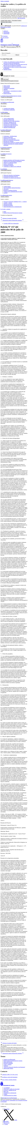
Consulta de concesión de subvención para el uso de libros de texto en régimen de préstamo (15, 65)
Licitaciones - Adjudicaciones (10, 136)
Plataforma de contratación (9, 138)
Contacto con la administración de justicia (12, 191)
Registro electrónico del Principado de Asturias (14, 160)
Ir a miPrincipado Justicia (6, 195)
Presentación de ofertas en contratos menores (13, 142)
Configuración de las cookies (10, 1095)
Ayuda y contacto (7, 1064)
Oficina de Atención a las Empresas (11, 175)
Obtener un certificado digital (10, 162)
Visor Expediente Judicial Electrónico (11, 187)
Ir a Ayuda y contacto (5, 209)
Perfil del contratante (8, 1063)
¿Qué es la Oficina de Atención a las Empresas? (14, 1067)
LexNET (5, 192)
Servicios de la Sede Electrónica (10, 124)
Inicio (4, 211)
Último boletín (6, 85)
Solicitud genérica (7, 69)
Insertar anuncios (7, 93)
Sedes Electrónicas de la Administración (12, 206)
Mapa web (5, 1091)
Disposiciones (6, 87)
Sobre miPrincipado (7, 1062)
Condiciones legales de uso (9, 126)
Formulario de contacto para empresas (12, 177)
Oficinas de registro (7, 204)
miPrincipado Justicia (8, 1068)
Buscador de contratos (8, 141)
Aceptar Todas (6, 20)
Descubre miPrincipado (8, 119)
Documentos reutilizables (9, 109)
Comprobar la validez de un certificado (12, 166)
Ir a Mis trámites (4, 112)
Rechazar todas (6, 22)
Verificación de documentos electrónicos (12, 161)
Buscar (17, 54)
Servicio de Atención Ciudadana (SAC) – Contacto (15, 201)
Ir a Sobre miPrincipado (6, 129)
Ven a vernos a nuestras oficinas (9, 1079)
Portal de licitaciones (8, 137)
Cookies (5, 1094)
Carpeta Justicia (7, 186)
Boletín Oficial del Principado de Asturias (12, 212)
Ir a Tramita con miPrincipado (7, 102)
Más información (21, 18)
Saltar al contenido (5, 1)
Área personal (5, 37)
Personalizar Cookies (16, 20)
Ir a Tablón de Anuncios (6, 153)
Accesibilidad (6, 1087)
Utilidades (5, 1065)
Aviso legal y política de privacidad (11, 1089)
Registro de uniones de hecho (10, 190)
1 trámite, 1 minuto (7, 202)
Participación (6, 32)
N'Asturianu (5, 36)
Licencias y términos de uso (9, 122)
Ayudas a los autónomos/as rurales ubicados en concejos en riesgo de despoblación (14, 62)
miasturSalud (6, 33)
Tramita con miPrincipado (9, 1059)
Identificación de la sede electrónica (11, 121)
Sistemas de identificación (9, 127)
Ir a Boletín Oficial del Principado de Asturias (11, 95)
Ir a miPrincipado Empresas (7, 180)
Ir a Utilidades (4, 169)
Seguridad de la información (9, 123)
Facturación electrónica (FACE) (10, 176)
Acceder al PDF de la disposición (11, 223)
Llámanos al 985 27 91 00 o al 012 (10, 1074)
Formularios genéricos (8, 165)
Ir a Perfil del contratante (6, 147)
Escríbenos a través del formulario (9, 1077)
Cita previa (5, 189)
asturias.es (5, 31)
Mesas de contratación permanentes (11, 140)
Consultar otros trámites (8, 108)
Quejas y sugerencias (8, 164)
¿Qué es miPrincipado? (8, 118)
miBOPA (5, 89)
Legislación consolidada (8, 88)
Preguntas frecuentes (8, 205)
